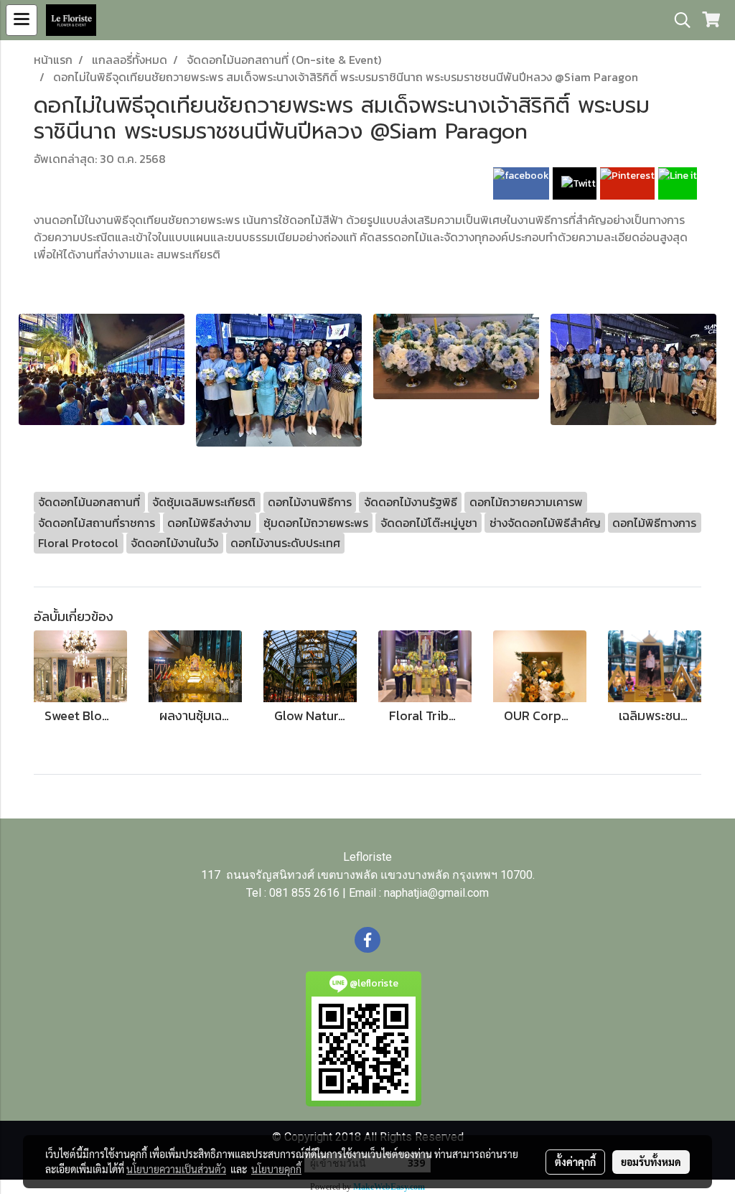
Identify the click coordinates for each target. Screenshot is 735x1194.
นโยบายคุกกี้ (276, 1168)
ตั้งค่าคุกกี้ (575, 1161)
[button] (677, 20)
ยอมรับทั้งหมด (651, 1161)
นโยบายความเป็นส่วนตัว (176, 1168)
